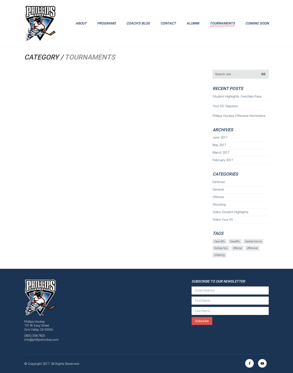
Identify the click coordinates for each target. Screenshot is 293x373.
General (218, 189)
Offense (218, 197)
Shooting (219, 204)
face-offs (219, 241)
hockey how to (253, 241)
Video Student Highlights (230, 212)
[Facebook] (249, 363)
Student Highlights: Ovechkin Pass (237, 96)
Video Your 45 (223, 220)
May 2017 (219, 145)
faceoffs (235, 241)
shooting (219, 255)
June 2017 (220, 137)
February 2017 (223, 160)
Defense (219, 182)
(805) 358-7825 (34, 335)
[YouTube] (262, 363)
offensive (252, 248)
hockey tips (221, 248)
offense (237, 248)
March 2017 (221, 152)
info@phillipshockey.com (41, 339)
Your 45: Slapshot (225, 106)
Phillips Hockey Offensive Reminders (239, 116)
